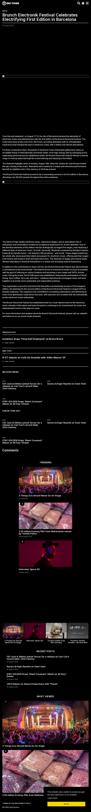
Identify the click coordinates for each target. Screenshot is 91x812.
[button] (78, 3)
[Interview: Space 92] (45, 554)
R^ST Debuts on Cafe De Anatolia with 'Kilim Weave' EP (34, 357)
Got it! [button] (66, 804)
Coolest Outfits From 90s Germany (56, 642)
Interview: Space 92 (29, 569)
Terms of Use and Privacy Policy (16, 803)
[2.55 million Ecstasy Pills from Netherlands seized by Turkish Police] (45, 516)
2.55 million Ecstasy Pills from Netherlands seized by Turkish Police (45, 532)
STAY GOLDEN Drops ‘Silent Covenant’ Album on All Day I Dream (22, 402)
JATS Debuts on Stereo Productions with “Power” (32, 684)
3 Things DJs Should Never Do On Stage (40, 495)
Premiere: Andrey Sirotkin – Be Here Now (77, 642)
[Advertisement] (45, 52)
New (4, 11)
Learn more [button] (52, 798)
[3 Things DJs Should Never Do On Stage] (45, 480)
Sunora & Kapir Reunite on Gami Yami (66, 384)
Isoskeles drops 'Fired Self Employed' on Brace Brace (32, 339)
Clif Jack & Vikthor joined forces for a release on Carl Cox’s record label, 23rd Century (22, 386)
